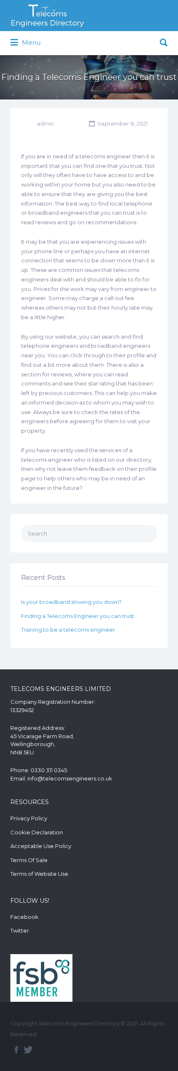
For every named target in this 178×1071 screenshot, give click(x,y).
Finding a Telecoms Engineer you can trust (77, 616)
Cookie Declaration (36, 832)
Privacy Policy (28, 818)
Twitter (19, 930)
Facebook (24, 917)
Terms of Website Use (39, 873)
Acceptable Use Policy (40, 846)
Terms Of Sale (29, 860)
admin (45, 123)
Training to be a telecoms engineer (68, 629)
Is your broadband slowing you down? (71, 601)
